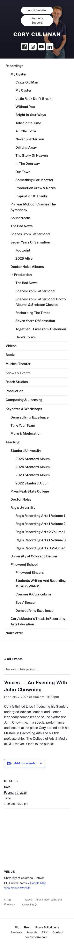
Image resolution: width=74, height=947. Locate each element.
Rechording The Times (32, 313)
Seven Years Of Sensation (30, 242)
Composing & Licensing (24, 400)
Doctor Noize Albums (27, 267)
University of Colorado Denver (34, 556)
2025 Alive (23, 258)
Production (14, 391)
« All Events (13, 658)
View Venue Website (17, 888)
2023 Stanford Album (32, 475)
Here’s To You (25, 337)
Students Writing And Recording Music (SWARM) (40, 583)
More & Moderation (25, 433)
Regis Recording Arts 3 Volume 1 (40, 548)
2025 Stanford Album (32, 459)
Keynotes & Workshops (24, 409)
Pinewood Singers (29, 573)
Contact (58, 932)
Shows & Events (18, 373)
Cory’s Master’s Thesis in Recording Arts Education (37, 621)
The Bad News (21, 226)
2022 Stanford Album (32, 483)
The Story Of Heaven (31, 155)
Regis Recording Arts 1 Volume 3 (40, 540)
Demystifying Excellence (29, 417)
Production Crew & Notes (35, 188)
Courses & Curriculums (33, 594)
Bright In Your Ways (30, 115)
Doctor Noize (20, 499)
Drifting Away (26, 147)
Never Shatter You (29, 139)
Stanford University (25, 451)
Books (10, 355)
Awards (32, 932)
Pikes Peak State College (29, 491)
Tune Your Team (22, 425)
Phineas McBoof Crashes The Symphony (33, 207)
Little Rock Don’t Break (33, 99)
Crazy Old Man (26, 82)
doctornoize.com (36, 937)
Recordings (14, 66)
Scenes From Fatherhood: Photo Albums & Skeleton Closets (40, 302)
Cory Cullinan (37, 34)
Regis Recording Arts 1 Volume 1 (40, 516)
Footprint (22, 250)
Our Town (22, 172)
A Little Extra (25, 131)
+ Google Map (37, 883)
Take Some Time (28, 123)
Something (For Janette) (34, 180)
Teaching (13, 442)
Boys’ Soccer (25, 603)
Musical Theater (18, 364)
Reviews (16, 932)
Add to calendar (25, 763)
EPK (45, 932)
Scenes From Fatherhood (30, 234)
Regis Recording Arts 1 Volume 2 (40, 524)
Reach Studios (17, 382)
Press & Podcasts (47, 927)
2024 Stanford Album (32, 467)
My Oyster (18, 74)
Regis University (22, 508)
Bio (17, 927)
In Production (21, 275)
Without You (25, 107)
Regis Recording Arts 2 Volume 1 (40, 532)
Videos (11, 346)
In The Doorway (27, 164)
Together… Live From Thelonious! (41, 329)
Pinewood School (24, 565)
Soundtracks (20, 218)
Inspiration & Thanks (31, 196)
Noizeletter (14, 633)
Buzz (27, 927)
